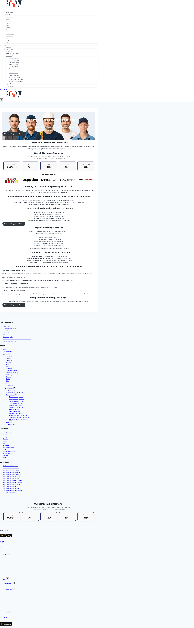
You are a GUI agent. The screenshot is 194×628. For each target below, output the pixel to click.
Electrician (8, 27)
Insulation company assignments (16, 79)
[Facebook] (1, 542)
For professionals (10, 51)
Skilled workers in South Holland (13, 490)
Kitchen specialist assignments (15, 77)
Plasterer (8, 38)
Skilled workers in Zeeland (11, 488)
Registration (8, 47)
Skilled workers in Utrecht (10, 486)
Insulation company (10, 34)
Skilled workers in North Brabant (13, 480)
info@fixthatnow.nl (8, 333)
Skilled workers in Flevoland (11, 472)
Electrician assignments (14, 58)
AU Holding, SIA (8, 337)
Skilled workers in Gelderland (12, 474)
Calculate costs (9, 17)
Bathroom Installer (10, 32)
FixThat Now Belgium (9, 493)
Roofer (7, 40)
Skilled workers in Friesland (11, 470)
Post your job (4, 89)
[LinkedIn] (3, 542)
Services (5, 354)
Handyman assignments (14, 60)
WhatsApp (6, 335)
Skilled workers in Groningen (11, 476)
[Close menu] (0, 547)
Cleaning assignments (13, 66)
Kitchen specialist (9, 36)
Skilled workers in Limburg (11, 478)
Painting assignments (13, 64)
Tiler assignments (13, 71)
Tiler (7, 42)
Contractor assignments (14, 68)
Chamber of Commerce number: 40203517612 (17, 339)
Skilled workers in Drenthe (11, 468)
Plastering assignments (14, 75)
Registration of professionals (12, 53)
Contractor (8, 29)
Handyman (8, 21)
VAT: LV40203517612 (9, 341)
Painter (7, 25)
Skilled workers (8, 12)
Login (4, 383)
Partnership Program (9, 329)
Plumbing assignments (14, 62)
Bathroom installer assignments (16, 81)
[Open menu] (1, 100)
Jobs (5, 10)
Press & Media (7, 326)
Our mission (6, 331)
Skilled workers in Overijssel (11, 484)
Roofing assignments (13, 73)
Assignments (10, 395)
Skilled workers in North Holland (13, 482)
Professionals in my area (10, 466)
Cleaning (8, 19)
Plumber (8, 23)
